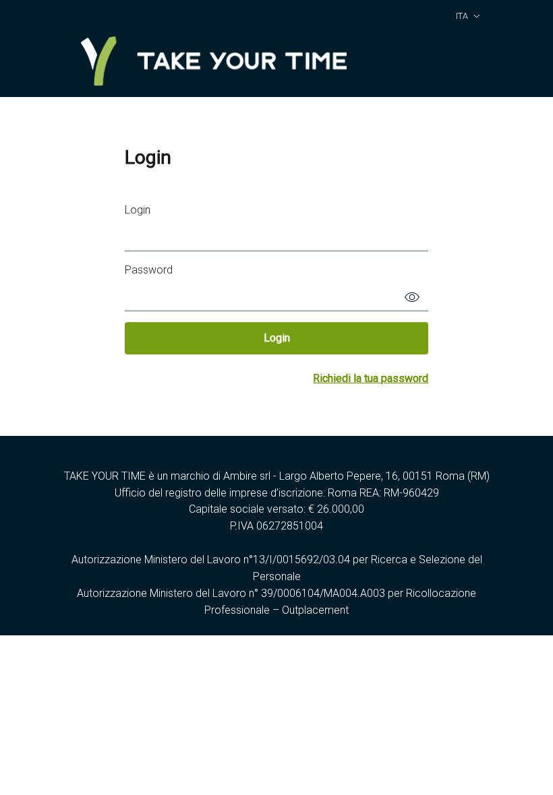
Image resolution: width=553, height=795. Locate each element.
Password (149, 269)
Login (137, 209)
